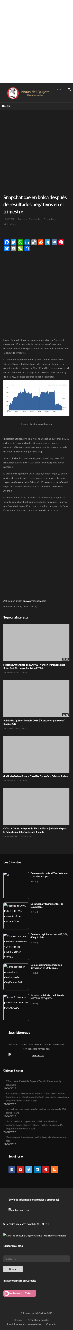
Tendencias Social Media (29, 219)
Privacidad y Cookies (38, 1319)
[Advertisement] (36, 41)
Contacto (51, 1324)
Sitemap (18, 1319)
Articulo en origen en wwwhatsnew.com (24, 600)
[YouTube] (20, 1169)
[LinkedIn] (37, 1169)
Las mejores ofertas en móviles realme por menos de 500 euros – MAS (36, 1111)
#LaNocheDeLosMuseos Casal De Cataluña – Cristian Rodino (35, 776)
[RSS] (54, 1169)
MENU (7, 106)
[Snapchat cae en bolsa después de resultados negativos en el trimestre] (36, 642)
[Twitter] (28, 1169)
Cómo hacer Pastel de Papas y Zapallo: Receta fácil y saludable (33, 1083)
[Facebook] (11, 1169)
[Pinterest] (45, 1169)
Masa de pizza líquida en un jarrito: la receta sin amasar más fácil (37, 1139)
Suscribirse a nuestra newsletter (23, 1324)
